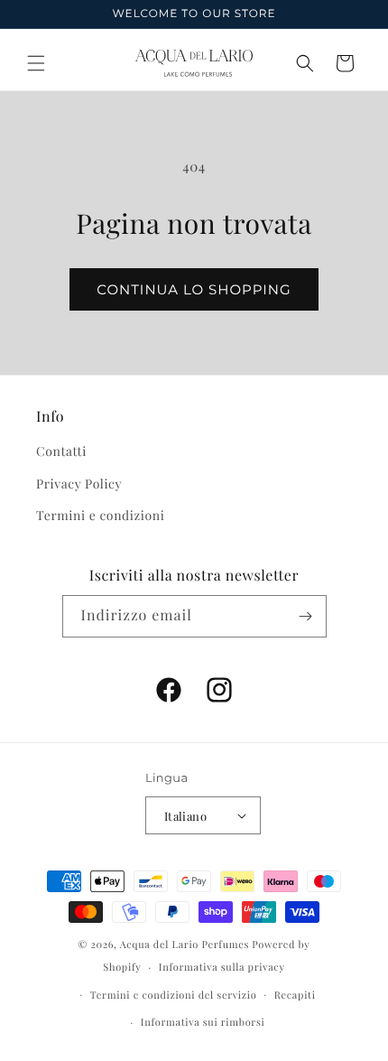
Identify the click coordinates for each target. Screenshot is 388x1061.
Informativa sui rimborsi (203, 1021)
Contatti (61, 451)
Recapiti (295, 994)
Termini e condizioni (100, 515)
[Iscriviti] (306, 616)
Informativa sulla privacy (222, 966)
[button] (36, 63)
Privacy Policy (79, 483)
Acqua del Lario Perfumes (184, 944)
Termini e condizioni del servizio (173, 994)
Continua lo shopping (194, 289)
